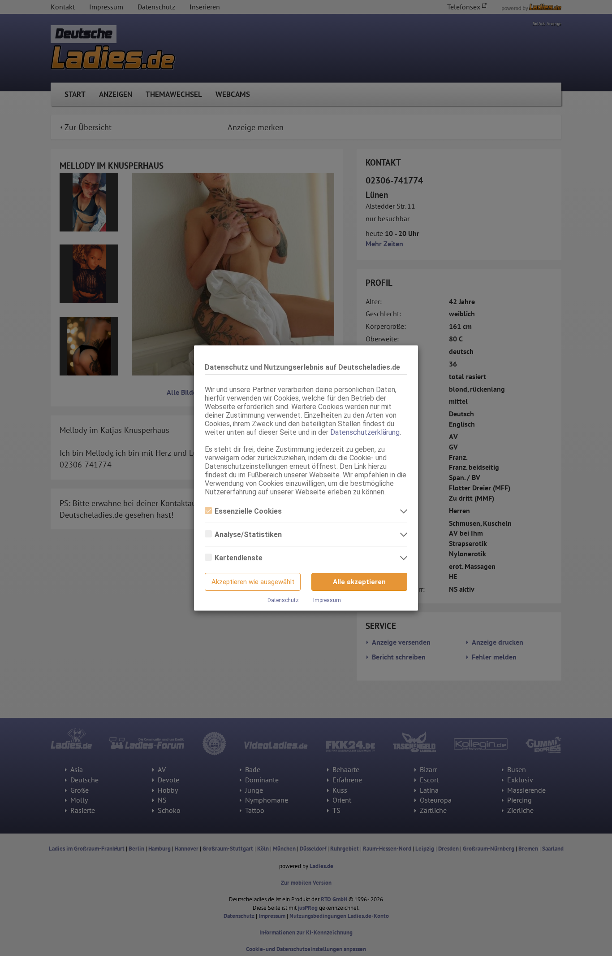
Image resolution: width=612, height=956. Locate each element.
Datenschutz (283, 600)
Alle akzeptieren (359, 582)
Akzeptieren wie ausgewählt (252, 582)
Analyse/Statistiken (248, 534)
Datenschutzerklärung (365, 432)
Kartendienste (239, 558)
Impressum (327, 600)
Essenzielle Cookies (248, 511)
